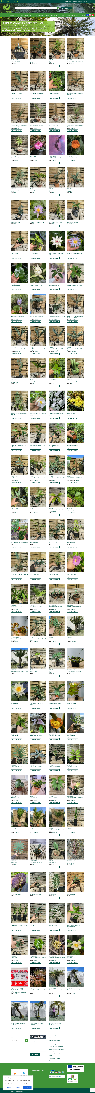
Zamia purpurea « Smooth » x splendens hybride (73, 926)
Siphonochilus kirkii (71, 574)
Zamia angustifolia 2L (53, 125)
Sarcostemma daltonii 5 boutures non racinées (57, 958)
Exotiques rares (22, 15)
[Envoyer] (58, 8)
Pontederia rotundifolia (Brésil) (17, 316)
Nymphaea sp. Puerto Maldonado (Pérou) (56, 254)
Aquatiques (49, 15)
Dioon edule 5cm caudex (16, 93)
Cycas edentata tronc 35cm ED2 (18, 830)
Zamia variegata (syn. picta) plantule (37, 445)
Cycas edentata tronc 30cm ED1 (37, 830)
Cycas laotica (14, 957)
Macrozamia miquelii (53, 574)
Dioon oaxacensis (52, 894)
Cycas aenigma (52, 639)
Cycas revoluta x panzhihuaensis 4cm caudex (19, 190)
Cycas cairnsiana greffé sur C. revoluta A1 (57, 190)
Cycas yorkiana (33, 925)
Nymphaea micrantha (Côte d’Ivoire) (37, 222)
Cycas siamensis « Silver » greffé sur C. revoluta (19, 414)
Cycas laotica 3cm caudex (16, 766)
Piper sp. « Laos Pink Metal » (36, 735)
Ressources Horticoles (72, 15)
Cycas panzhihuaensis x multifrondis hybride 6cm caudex (19, 126)
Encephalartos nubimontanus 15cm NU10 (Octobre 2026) (75, 317)
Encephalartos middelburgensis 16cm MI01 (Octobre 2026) (57, 349)
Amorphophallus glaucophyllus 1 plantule (74, 607)
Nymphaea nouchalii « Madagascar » (75, 253)
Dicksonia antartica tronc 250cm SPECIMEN (74, 990)
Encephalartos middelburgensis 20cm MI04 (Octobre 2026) (38, 349)
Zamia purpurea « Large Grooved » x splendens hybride (56, 510)
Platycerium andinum (15, 797)
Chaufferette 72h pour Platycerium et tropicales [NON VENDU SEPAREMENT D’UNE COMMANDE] (19, 991)
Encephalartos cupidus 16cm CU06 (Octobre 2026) (74, 349)
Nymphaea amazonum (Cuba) (36, 285)
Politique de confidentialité (36, 1073)
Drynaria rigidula (71, 735)
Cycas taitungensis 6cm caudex (36, 125)
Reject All (18, 1087)
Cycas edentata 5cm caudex (36, 606)
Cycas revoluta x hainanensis (55, 766)
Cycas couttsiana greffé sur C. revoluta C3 (57, 542)
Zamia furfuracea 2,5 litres (16, 606)
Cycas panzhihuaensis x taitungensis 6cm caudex (75, 94)
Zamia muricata (33, 671)
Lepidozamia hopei (53, 925)
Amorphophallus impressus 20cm (74, 285)
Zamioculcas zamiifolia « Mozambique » (53, 446)
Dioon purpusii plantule (16, 222)
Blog (70, 1)
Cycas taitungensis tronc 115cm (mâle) (19, 671)
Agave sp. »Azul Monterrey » (36, 766)
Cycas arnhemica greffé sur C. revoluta (57, 316)
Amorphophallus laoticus (54, 93)
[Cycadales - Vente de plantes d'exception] (7, 8)
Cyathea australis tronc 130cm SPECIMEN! (55, 1024)
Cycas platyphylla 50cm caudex (36, 316)
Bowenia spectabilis (53, 797)
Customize (9, 1087)
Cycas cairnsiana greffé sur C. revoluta (57, 477)
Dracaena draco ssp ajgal (72, 830)
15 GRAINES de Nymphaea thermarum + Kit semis (57, 158)
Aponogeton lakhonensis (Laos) (74, 671)
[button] (78, 8)
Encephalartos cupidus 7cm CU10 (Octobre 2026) (18, 381)
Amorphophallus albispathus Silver (56, 413)
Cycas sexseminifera (34, 574)
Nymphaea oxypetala (71, 703)
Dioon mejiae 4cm (52, 862)
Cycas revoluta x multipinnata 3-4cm (75, 61)
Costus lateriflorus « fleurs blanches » (38, 413)
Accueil (66, 1)
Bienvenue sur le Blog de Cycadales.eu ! (54, 1059)
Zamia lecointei (14, 253)
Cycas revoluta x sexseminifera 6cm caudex (37, 61)
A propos (91, 1)
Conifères (32, 15)
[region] (18, 1082)
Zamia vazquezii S (71, 542)
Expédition (75, 1)
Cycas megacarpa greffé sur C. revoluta (36, 704)
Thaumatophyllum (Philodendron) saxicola (18, 446)
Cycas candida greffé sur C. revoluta (37, 477)
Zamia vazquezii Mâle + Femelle (55, 222)
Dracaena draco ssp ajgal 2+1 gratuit (19, 925)
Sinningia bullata (14, 735)
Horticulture (85, 1)
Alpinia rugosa (14, 477)
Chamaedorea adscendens (16, 510)
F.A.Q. (53, 1089)
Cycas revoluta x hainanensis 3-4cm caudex (56, 61)
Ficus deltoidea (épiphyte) (72, 445)
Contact (80, 1)
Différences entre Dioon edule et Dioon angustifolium (56, 1050)
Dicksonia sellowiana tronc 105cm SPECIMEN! (56, 990)
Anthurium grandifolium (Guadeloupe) (38, 957)
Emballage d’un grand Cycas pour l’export (56, 1054)
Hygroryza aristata (34, 253)
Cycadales (12, 15)
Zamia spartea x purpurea (72, 222)
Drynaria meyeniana (34, 797)
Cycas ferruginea (71, 894)
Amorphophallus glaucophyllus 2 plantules (56, 607)
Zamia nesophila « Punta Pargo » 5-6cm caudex (74, 478)
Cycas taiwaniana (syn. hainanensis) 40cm (56, 830)
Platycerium (40, 15)
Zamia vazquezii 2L (34, 542)
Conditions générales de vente (37, 1070)
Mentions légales (34, 1075)
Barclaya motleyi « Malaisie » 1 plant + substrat (19, 639)
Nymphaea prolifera (15, 285)
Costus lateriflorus (71, 413)
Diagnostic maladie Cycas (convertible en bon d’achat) (38, 990)
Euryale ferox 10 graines (16, 894)
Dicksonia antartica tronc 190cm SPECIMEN (18, 1024)
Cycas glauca (14, 862)
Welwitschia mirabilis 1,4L (16, 61)
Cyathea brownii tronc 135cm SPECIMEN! (36, 1024)
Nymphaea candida (15, 703)
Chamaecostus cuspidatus (73, 157)
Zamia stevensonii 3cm (72, 766)
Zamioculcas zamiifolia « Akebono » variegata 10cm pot (75, 798)
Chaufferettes (59, 15)
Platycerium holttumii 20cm (55, 703)
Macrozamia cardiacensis (35, 894)
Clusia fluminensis (71, 957)
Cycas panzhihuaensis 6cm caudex (37, 93)
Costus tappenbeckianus (35, 157)
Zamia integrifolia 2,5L (35, 381)
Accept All (27, 1087)
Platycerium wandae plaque (73, 381)
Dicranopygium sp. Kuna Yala (36, 862)
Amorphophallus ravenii (54, 381)
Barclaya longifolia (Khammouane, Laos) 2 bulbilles (74, 862)
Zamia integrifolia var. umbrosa (36, 190)
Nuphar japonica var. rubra (54, 735)
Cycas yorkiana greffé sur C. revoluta (38, 510)
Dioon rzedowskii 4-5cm (16, 157)
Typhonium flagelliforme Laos (73, 510)
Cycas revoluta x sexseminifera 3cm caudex (56, 671)
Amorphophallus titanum (54, 285)
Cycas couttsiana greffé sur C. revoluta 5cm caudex (75, 190)
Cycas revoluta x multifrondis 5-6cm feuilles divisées (75, 126)
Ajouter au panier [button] (16, 66)
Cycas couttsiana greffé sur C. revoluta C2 (19, 575)
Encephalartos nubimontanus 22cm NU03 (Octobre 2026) (18, 349)
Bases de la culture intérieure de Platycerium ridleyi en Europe (56, 1045)
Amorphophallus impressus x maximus (19, 542)
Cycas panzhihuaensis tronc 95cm (74, 639)
